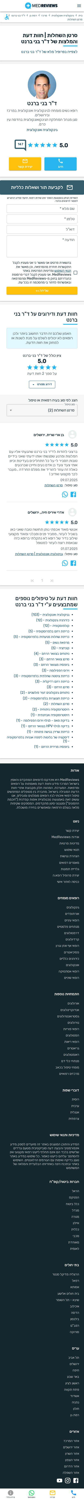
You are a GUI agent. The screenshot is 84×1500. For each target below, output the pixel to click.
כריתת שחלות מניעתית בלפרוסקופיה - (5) (41, 637)
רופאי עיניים (71, 920)
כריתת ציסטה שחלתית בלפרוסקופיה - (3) (41, 676)
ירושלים (74, 1364)
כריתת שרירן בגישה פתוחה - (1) (48, 732)
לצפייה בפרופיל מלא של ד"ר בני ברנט (49, 51)
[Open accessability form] (6, 17)
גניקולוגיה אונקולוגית (49, 554)
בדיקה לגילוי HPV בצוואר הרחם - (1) (45, 726)
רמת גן (33, 15)
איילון (76, 1223)
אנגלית (74, 1112)
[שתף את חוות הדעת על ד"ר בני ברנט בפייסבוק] (73, 494)
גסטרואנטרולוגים (68, 1016)
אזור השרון (72, 1453)
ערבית (75, 1106)
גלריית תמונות (70, 869)
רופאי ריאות (71, 1042)
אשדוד (74, 1396)
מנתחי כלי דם (70, 1061)
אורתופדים (72, 914)
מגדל (75, 1210)
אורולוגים (73, 1003)
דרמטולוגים (71, 933)
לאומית (74, 1249)
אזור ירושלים (71, 1447)
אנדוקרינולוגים (69, 1010)
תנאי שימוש (71, 850)
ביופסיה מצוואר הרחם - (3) (51, 665)
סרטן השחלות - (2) (56, 704)
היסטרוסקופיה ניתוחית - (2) (50, 709)
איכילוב (74, 1306)
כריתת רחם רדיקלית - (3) (52, 681)
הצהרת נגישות (69, 856)
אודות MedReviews (65, 837)
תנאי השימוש (62, 271)
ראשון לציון (72, 1383)
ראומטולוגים (71, 1055)
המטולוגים (72, 1035)
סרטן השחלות (53, 485)
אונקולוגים (72, 965)
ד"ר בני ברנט (18, 15)
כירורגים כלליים (69, 959)
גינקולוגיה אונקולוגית (63, 15)
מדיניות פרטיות (69, 843)
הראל (75, 1191)
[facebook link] (75, 1481)
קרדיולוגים (72, 939)
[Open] (11, 410)
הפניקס (74, 1197)
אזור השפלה (71, 1473)
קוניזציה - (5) (60, 648)
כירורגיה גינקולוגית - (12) (52, 620)
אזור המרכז (71, 1441)
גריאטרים (73, 1048)
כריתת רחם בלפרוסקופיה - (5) (49, 631)
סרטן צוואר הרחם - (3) (54, 659)
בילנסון (74, 1319)
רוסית (75, 1099)
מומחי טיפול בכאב (67, 1067)
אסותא (74, 1287)
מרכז (44, 15)
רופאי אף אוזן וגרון (67, 946)
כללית (75, 1229)
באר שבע (73, 1377)
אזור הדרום (71, 1466)
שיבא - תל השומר (67, 1300)
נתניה (75, 1402)
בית (80, 15)
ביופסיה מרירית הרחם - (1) (51, 747)
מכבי (76, 1236)
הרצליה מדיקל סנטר (65, 1274)
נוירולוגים (73, 1023)
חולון (76, 1409)
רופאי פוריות (71, 1029)
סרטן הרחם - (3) (58, 687)
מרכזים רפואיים (69, 1074)
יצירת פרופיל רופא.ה (66, 875)
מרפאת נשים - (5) (57, 642)
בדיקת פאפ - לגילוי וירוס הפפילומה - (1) (42, 720)
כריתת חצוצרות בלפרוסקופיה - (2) (46, 698)
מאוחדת (73, 1242)
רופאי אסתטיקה (69, 971)
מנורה (75, 1217)
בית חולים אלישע (68, 1294)
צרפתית (74, 1119)
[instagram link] (67, 1481)
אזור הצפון (72, 1460)
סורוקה (74, 1332)
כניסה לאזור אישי (68, 882)
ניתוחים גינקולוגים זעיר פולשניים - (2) (44, 693)
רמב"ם (74, 1325)
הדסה (75, 1313)
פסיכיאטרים (71, 952)
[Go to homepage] (41, 6)
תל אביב (73, 1357)
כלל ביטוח (72, 1204)
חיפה (75, 1370)
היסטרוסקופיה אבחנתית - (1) (50, 715)
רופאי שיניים (71, 978)
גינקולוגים (72, 907)
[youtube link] (59, 1481)
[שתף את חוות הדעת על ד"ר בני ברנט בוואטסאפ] (65, 494)
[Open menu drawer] (79, 6)
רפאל (75, 1281)
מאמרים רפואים (69, 863)
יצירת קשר (72, 831)
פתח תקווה (71, 1389)
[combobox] (42, 410)
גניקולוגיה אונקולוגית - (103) (50, 615)
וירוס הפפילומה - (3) (55, 670)
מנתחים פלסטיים (68, 927)
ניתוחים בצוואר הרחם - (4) (51, 654)
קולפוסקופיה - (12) (56, 626)
